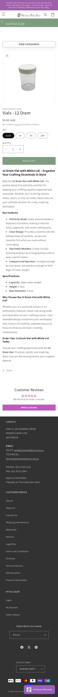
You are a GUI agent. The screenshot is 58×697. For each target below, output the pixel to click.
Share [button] (9, 370)
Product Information (16, 580)
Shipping (17, 124)
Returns (10, 536)
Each (8, 135)
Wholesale (11, 529)
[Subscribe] (44, 635)
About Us (10, 507)
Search (9, 500)
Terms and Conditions (17, 551)
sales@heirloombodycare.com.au (29, 450)
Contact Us (11, 515)
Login (9, 600)
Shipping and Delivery (17, 522)
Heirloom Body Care (23, 691)
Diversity (10, 558)
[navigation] (29, 44)
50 (31, 135)
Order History (13, 614)
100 (43, 135)
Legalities (11, 543)
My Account (12, 607)
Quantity (7, 142)
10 (20, 135)
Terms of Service (14, 565)
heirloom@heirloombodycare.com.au (22, 458)
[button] (3, 14)
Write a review (29, 407)
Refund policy (13, 572)
